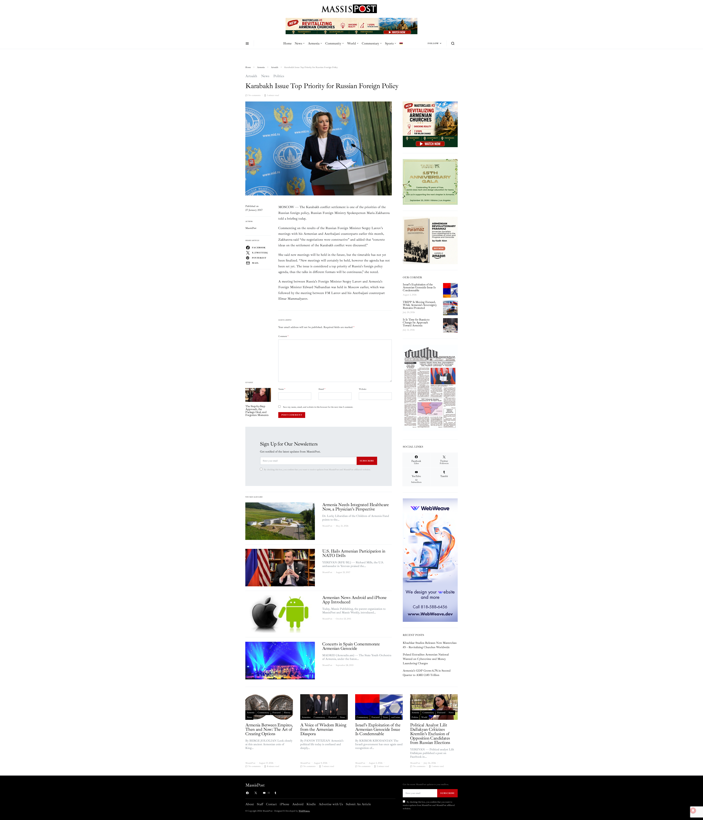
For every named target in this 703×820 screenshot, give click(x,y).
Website (362, 389)
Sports (389, 43)
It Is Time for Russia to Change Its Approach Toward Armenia (416, 322)
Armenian (306, 717)
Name (281, 389)
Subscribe (367, 460)
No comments (254, 95)
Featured (276, 712)
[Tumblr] (275, 793)
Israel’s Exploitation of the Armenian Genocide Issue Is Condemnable (419, 287)
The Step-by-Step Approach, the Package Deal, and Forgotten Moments (256, 410)
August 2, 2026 (409, 294)
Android (298, 804)
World (351, 43)
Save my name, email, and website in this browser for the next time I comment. (318, 407)
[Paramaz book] (430, 240)
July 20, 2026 (409, 312)
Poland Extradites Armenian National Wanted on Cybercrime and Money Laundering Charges (426, 659)
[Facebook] (247, 793)
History (287, 712)
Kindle (311, 804)
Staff (260, 804)
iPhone (284, 804)
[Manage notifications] (693, 810)
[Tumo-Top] (351, 26)
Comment (283, 336)
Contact (271, 804)
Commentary (370, 43)
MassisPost (250, 228)
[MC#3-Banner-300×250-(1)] (430, 124)
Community (333, 43)
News (298, 43)
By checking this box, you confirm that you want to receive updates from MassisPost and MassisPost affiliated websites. (317, 469)
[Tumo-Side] (430, 182)
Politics (278, 76)
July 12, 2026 (409, 330)
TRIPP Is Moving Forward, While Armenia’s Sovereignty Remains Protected (420, 305)
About (249, 804)
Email (322, 389)
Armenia (313, 43)
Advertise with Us (331, 804)
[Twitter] (255, 793)
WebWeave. (304, 811)
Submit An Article (358, 804)
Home (287, 43)
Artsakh (274, 67)
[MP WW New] (430, 560)
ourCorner (395, 717)
